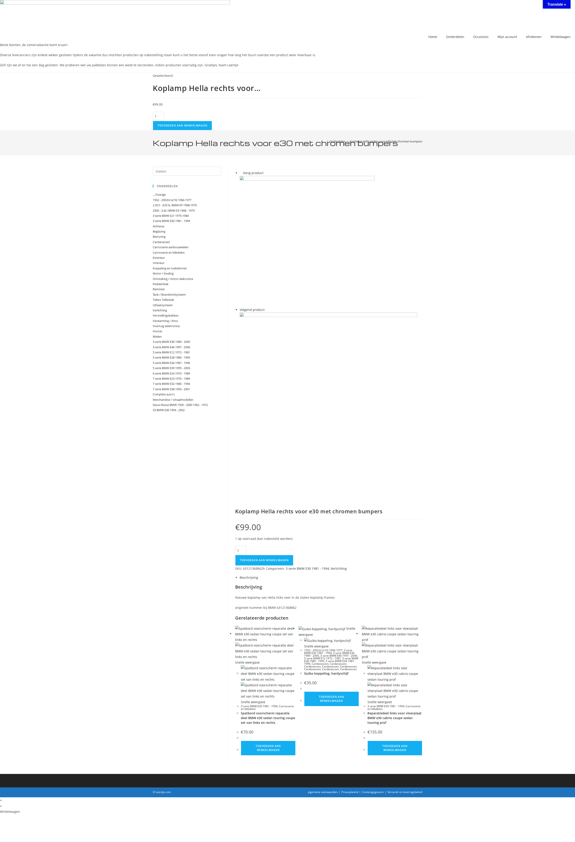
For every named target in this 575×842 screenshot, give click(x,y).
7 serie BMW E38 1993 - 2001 (171, 389)
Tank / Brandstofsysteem (169, 294)
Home (432, 37)
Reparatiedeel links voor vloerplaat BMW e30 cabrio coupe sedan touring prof (394, 718)
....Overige (159, 195)
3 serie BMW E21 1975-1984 (171, 216)
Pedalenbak (160, 284)
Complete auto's (164, 394)
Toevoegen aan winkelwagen (182, 125)
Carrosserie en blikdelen (169, 252)
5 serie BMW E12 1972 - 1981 (322, 658)
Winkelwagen (561, 37)
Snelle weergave (247, 662)
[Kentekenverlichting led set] (328, 402)
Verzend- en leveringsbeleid (404, 792)
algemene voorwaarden (323, 792)
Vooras (157, 331)
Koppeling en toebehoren (170, 268)
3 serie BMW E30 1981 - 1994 (307, 568)
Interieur (158, 263)
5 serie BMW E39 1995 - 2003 (171, 368)
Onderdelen (455, 37)
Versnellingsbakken (166, 315)
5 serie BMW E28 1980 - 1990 (171, 357)
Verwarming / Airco (165, 321)
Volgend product (252, 310)
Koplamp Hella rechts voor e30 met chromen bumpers (386, 141)
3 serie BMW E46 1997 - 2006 (338, 656)
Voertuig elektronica (166, 326)
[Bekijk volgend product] (266, 310)
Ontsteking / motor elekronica (173, 279)
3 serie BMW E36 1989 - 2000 (171, 342)
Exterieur (159, 258)
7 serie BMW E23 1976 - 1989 (171, 379)
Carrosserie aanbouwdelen (170, 247)
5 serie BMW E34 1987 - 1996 (171, 363)
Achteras (158, 226)
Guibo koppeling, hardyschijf (326, 673)
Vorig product (253, 173)
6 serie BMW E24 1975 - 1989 (171, 373)
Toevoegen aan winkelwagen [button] (268, 748)
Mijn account (507, 37)
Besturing (159, 237)
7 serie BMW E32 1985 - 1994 (171, 384)
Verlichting (339, 568)
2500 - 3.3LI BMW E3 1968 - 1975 (174, 210)
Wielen (157, 337)
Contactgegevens (373, 792)
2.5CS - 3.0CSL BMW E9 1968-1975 (175, 205)
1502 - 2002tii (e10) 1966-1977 (323, 650)
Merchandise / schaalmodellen (173, 400)
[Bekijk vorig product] (241, 173)
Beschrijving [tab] (249, 577)
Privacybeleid (349, 792)
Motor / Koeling (163, 273)
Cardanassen (320, 664)
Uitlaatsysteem (163, 305)
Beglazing (159, 231)
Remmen (159, 289)
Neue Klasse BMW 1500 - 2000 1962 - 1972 (180, 405)
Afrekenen (534, 37)
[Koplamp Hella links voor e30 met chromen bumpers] (307, 241)
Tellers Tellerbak (163, 300)
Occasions (481, 37)
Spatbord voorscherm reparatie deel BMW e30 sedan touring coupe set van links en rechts (268, 718)
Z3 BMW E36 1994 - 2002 (169, 410)
